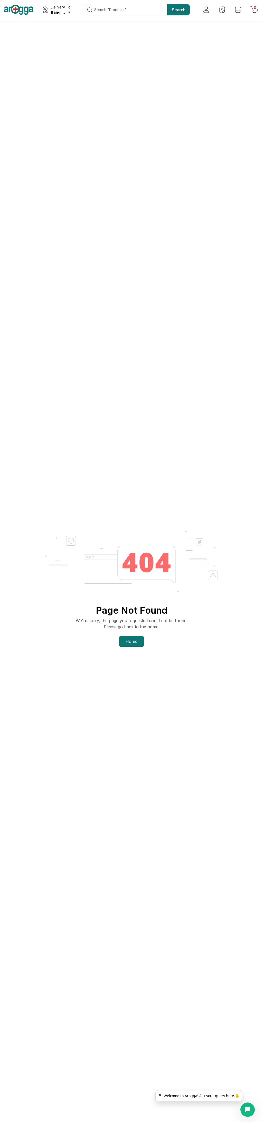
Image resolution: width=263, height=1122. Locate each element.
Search (178, 9)
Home (131, 641)
